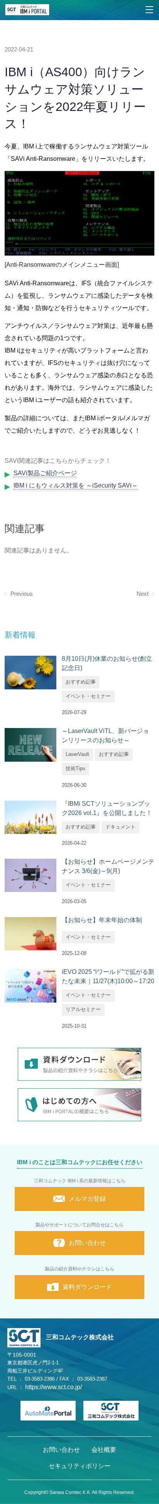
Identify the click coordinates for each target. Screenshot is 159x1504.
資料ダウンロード (87, 1287)
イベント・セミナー (88, 696)
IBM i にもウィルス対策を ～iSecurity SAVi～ (76, 485)
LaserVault (77, 754)
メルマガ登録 (87, 1198)
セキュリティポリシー (79, 1466)
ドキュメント (120, 827)
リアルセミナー (83, 1009)
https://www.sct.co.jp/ (53, 1387)
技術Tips (75, 768)
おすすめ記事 (81, 682)
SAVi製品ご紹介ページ (45, 473)
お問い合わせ (87, 1243)
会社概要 (103, 1449)
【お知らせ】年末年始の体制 (102, 920)
